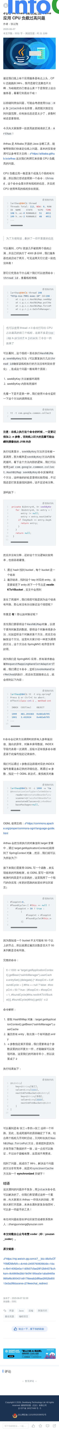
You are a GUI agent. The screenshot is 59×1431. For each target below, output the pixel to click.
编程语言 (23, 1316)
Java (21, 1310)
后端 (31, 1310)
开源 (11, 1310)
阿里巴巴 (42, 1310)
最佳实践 (9, 1316)
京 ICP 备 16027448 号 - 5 (29, 1408)
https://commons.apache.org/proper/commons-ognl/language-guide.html (29, 828)
